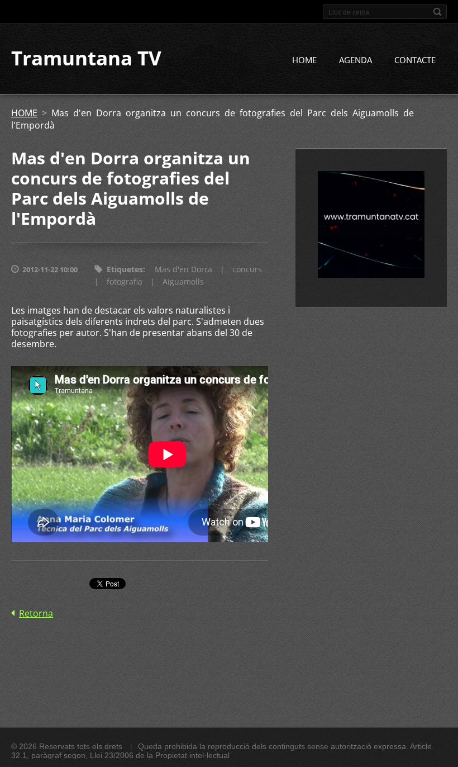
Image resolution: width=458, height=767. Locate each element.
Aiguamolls (183, 281)
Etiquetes (125, 269)
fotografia (124, 281)
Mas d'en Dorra (183, 269)
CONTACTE (415, 59)
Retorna (36, 613)
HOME (304, 59)
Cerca (437, 12)
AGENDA (355, 59)
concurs (247, 269)
